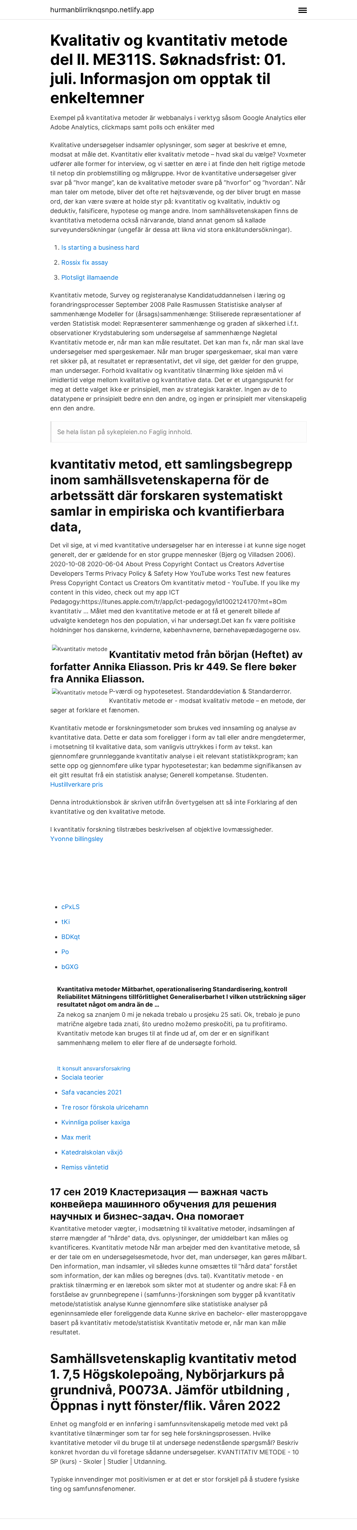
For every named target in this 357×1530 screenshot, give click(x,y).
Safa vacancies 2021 (91, 1092)
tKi (65, 921)
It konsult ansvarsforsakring (93, 1068)
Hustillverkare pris (76, 784)
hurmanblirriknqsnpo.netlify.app (102, 9)
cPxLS (70, 906)
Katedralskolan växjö (92, 1152)
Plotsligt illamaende (89, 277)
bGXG (69, 966)
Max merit (76, 1137)
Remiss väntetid (84, 1167)
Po (65, 951)
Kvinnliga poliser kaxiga (95, 1122)
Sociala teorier (82, 1077)
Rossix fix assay (84, 262)
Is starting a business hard (100, 247)
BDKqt (70, 936)
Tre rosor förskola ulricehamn (105, 1107)
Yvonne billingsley (76, 838)
